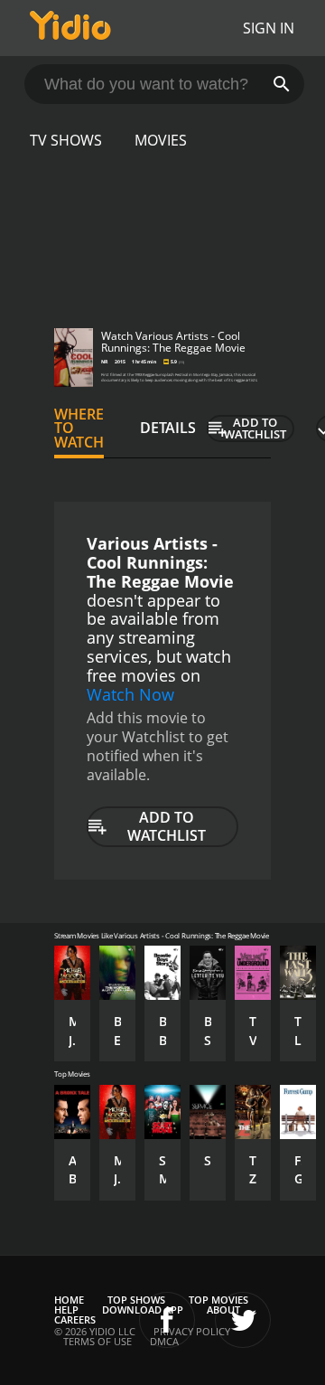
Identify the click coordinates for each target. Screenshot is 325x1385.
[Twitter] (243, 1320)
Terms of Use (97, 1341)
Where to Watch (79, 428)
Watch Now (130, 694)
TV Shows (66, 140)
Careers (75, 1319)
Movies (161, 140)
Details (168, 428)
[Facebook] (167, 1320)
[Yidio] (70, 28)
